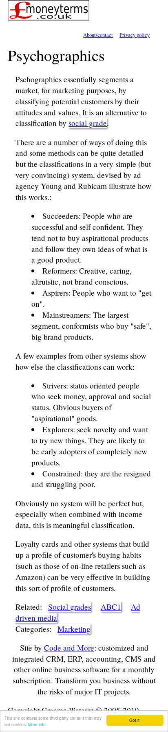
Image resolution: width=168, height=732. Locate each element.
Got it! (135, 720)
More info (37, 724)
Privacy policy (134, 34)
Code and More (69, 647)
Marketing (74, 629)
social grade (88, 123)
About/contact (98, 34)
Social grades (69, 607)
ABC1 (111, 607)
